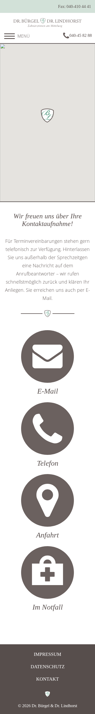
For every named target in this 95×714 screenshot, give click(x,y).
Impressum (47, 654)
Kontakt (47, 679)
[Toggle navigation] (9, 36)
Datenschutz (48, 666)
